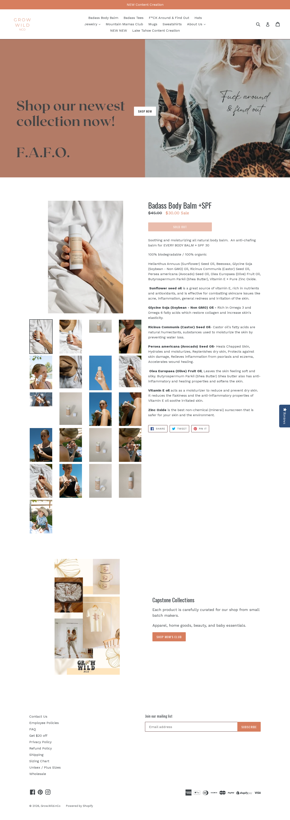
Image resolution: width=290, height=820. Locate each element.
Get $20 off (38, 736)
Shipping (36, 755)
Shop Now (145, 111)
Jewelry (91, 24)
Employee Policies (44, 723)
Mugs (152, 24)
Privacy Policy (40, 742)
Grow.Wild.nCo (51, 805)
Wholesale (37, 774)
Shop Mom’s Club (169, 637)
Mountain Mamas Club (124, 24)
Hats (198, 18)
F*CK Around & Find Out (169, 18)
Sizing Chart (39, 761)
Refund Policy (40, 748)
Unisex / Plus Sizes (45, 767)
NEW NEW (118, 30)
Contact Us (38, 716)
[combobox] (261, 24)
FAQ (32, 729)
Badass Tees (134, 18)
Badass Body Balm (103, 18)
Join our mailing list (158, 716)
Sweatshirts (172, 24)
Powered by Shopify (79, 805)
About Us (195, 24)
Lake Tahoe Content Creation (156, 30)
